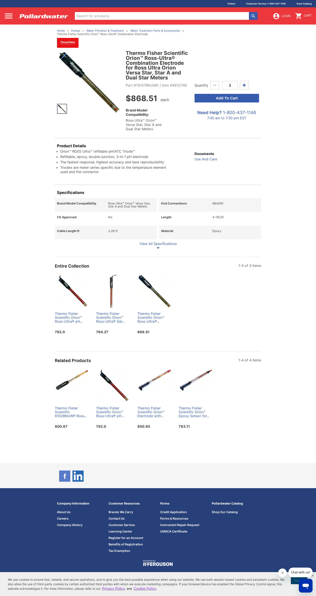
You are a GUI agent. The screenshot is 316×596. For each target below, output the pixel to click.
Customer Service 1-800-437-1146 (266, 3)
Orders (231, 3)
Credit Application (173, 512)
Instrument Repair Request (179, 525)
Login (286, 16)
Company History (70, 525)
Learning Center (120, 531)
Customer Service (122, 525)
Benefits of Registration (126, 544)
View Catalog (304, 3)
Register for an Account (126, 538)
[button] (312, 575)
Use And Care (206, 159)
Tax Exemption (119, 551)
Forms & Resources (174, 518)
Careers (63, 518)
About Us (64, 512)
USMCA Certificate (173, 531)
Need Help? (209, 112)
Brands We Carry (121, 512)
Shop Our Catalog (225, 512)
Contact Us (117, 518)
